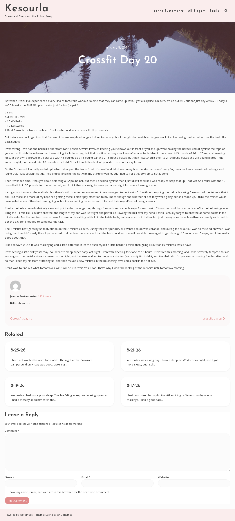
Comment (12, 430)
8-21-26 (134, 350)
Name (10, 477)
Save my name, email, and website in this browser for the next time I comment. (60, 492)
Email (85, 477)
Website (163, 477)
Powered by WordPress (19, 514)
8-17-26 (133, 385)
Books (214, 11)
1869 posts (44, 296)
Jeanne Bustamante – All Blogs (177, 11)
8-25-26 (18, 350)
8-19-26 (18, 385)
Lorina (49, 514)
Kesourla (27, 9)
